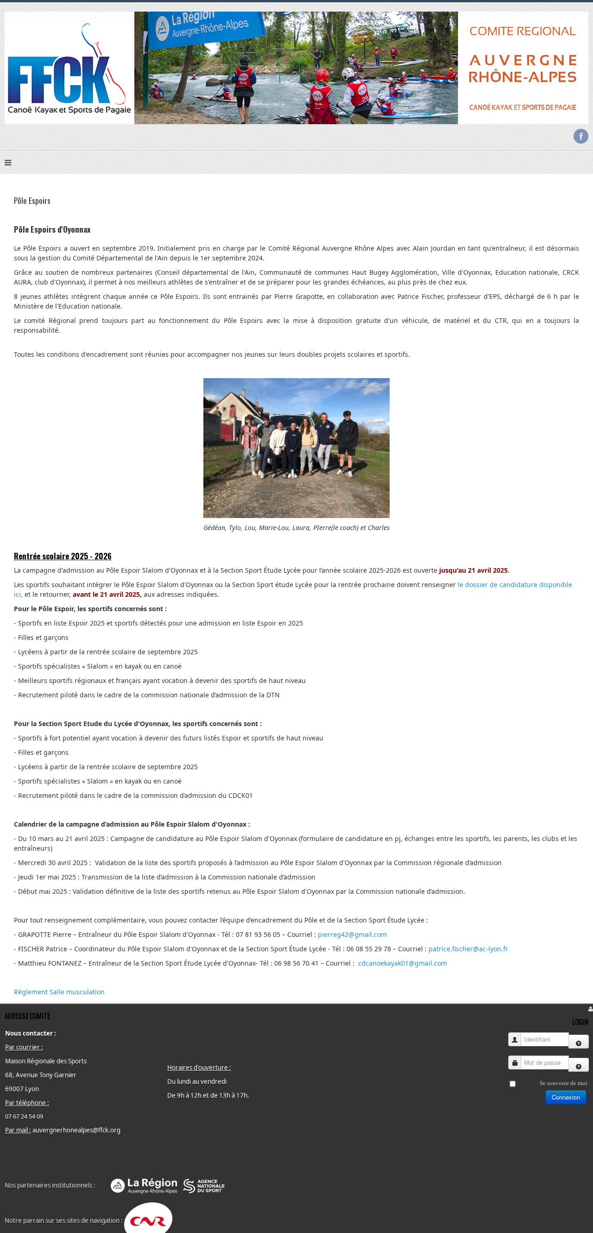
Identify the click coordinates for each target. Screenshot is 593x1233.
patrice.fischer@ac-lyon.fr (468, 948)
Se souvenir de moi (563, 1083)
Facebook (581, 136)
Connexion (566, 1097)
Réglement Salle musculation (59, 991)
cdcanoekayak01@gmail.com (402, 963)
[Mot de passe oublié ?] (578, 1065)
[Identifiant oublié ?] (578, 1042)
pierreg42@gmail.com (352, 934)
